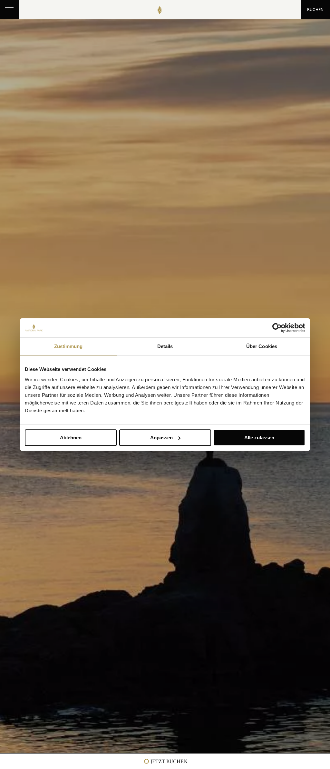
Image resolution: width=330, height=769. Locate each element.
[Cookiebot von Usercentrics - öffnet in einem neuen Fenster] (277, 328)
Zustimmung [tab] (68, 346)
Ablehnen (71, 437)
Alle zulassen (259, 437)
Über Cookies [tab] (261, 346)
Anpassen (161, 437)
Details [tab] (165, 346)
